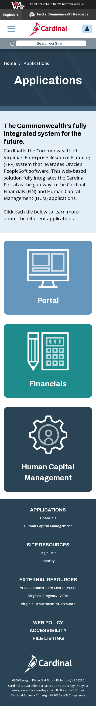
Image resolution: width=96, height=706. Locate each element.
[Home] (48, 29)
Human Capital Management (48, 526)
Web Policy (48, 622)
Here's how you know (66, 4)
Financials (48, 518)
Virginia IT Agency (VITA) (48, 596)
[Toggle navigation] (11, 28)
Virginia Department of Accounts (48, 604)
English (11, 15)
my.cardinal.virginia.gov (87, 29)
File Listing (48, 638)
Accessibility (48, 630)
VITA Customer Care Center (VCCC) (48, 588)
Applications (48, 509)
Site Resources (48, 544)
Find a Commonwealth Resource (63, 14)
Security (48, 561)
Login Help (48, 553)
